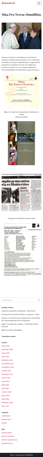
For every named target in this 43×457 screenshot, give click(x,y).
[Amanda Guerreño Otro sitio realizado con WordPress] (8, 3)
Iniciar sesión (7, 433)
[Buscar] (39, 300)
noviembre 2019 (8, 367)
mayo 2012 (6, 381)
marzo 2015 (6, 378)
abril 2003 (5, 399)
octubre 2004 (6, 392)
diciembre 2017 (7, 374)
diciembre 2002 (7, 402)
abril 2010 (5, 385)
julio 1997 (5, 406)
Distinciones (6, 419)
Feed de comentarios (9, 440)
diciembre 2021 (7, 360)
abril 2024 (5, 356)
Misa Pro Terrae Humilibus (12, 330)
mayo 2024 (6, 353)
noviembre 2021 (8, 363)
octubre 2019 (6, 371)
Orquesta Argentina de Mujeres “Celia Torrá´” (19, 311)
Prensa (4, 423)
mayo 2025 (6, 346)
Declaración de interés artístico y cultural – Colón (20, 314)
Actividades (6, 416)
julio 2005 (5, 388)
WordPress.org (7, 443)
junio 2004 (5, 395)
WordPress (29, 455)
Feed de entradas (8, 436)
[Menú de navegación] (39, 3)
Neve (12, 455)
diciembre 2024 (7, 349)
